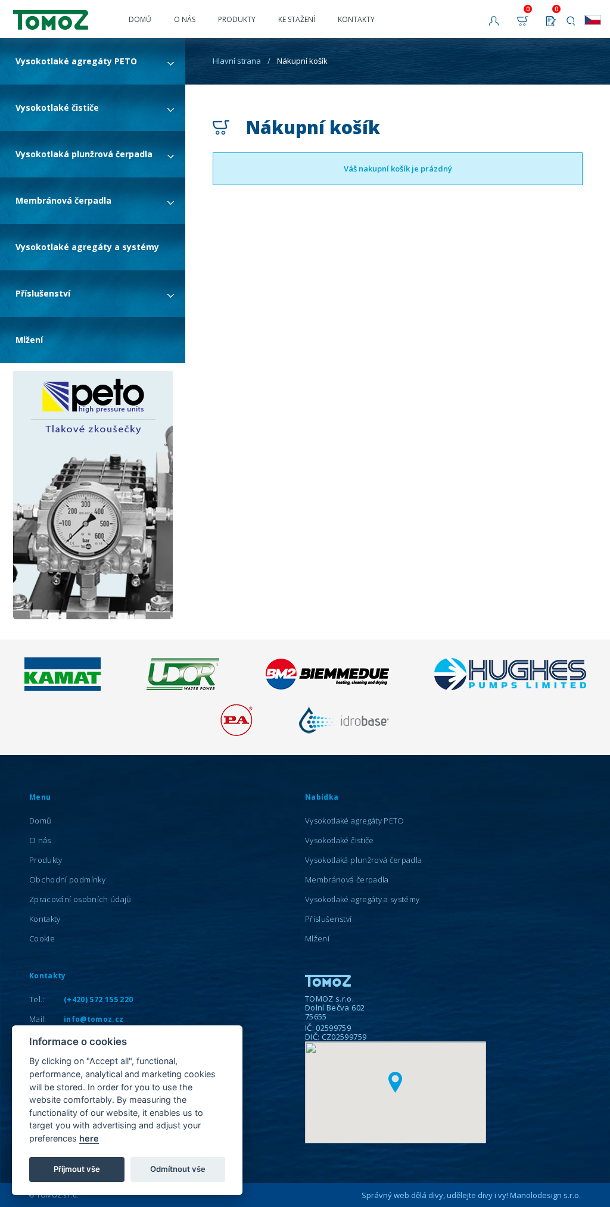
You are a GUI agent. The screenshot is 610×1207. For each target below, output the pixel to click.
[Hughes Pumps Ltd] (510, 687)
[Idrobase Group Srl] (344, 733)
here (89, 1138)
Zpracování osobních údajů (80, 899)
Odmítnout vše (178, 1169)
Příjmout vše (77, 1169)
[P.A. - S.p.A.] (236, 733)
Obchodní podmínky (67, 879)
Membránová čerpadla (63, 200)
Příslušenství (42, 293)
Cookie (42, 938)
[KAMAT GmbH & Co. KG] (62, 687)
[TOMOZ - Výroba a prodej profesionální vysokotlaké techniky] (62, 15)
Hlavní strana (237, 60)
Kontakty (356, 19)
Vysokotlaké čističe (57, 107)
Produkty (237, 19)
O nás (184, 19)
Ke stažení (296, 19)
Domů (140, 19)
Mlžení (29, 339)
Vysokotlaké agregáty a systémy (87, 246)
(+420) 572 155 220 (98, 999)
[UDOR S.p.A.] (182, 687)
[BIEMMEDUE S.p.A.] (326, 687)
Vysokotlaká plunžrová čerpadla (83, 154)
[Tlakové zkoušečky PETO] (93, 495)
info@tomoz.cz (94, 1019)
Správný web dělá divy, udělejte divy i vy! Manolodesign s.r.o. (471, 1195)
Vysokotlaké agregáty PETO (76, 61)
